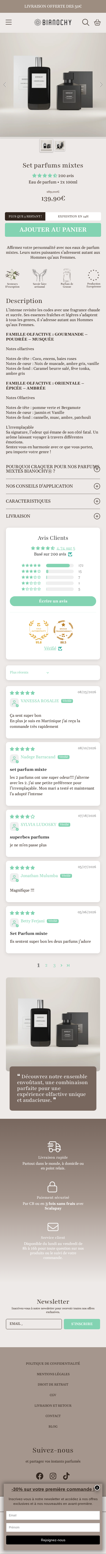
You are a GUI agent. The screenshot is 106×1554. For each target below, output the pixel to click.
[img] (22, 693)
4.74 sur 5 (66, 548)
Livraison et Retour (53, 1406)
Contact (53, 1416)
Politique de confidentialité (53, 1364)
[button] (8, 22)
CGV (53, 1395)
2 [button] (46, 965)
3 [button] (54, 965)
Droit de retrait (53, 1385)
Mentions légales (53, 1374)
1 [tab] (49, 123)
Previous (5, 85)
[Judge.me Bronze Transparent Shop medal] (63, 630)
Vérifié (50, 648)
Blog (53, 1427)
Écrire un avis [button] (53, 601)
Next (101, 85)
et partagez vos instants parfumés (53, 1461)
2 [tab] (56, 123)
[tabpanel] (53, 85)
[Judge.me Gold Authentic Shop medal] (39, 630)
